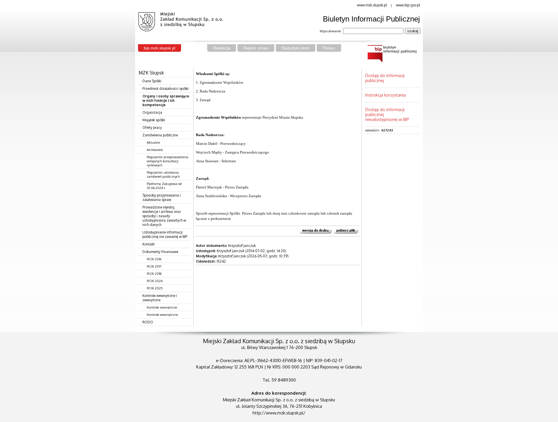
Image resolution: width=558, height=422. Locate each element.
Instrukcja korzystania (385, 94)
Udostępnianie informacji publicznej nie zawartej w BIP (164, 234)
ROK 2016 (154, 259)
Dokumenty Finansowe (160, 252)
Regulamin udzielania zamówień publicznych (163, 174)
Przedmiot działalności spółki (165, 88)
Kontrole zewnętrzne (162, 307)
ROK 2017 (154, 266)
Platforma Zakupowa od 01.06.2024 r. (164, 186)
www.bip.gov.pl (408, 5)
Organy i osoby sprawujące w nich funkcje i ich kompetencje (165, 100)
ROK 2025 (155, 288)
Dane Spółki (151, 81)
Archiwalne (155, 150)
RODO (147, 322)
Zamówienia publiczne (160, 135)
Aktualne (153, 142)
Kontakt (148, 244)
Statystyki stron (296, 48)
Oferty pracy (152, 127)
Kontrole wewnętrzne (162, 315)
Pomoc (329, 48)
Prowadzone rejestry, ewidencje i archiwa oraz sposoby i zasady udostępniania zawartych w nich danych (164, 216)
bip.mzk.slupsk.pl (159, 48)
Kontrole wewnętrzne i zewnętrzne (159, 297)
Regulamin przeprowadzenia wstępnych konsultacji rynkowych (167, 161)
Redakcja (221, 48)
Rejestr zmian (256, 48)
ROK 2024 (154, 281)
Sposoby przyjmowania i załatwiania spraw (161, 197)
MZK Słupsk (151, 73)
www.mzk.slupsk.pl (372, 5)
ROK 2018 (154, 274)
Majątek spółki (153, 120)
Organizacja (152, 112)
